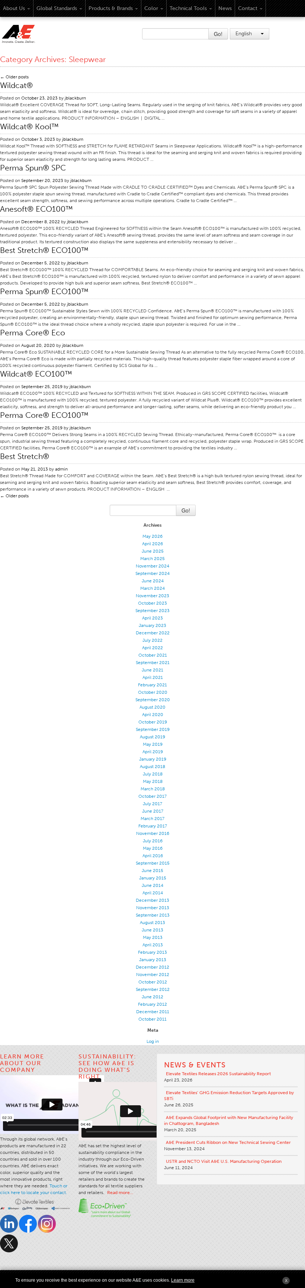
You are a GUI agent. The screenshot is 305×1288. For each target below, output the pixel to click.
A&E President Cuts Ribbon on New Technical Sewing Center (228, 1142)
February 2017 (152, 826)
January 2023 (152, 625)
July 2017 (152, 803)
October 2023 (152, 603)
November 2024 (152, 566)
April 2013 (152, 944)
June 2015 (152, 870)
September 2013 (153, 915)
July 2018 (153, 774)
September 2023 (152, 610)
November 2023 (152, 595)
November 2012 (152, 974)
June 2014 (152, 885)
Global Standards (56, 8)
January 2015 (152, 878)
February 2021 (152, 684)
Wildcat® (16, 85)
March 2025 (152, 558)
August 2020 (152, 707)
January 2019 (152, 759)
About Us (14, 8)
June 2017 (152, 811)
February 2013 (152, 952)
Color (151, 8)
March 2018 (153, 788)
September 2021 (153, 662)
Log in (153, 1041)
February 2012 (152, 1004)
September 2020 (152, 699)
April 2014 (152, 892)
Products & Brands (111, 8)
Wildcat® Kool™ (29, 126)
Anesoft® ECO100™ (36, 209)
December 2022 (153, 632)
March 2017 (152, 818)
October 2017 (152, 796)
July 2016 (153, 840)
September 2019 (153, 729)
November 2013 (152, 907)
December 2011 (152, 1011)
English (244, 33)
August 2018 (152, 766)
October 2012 (152, 982)
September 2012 (153, 989)
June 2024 (153, 580)
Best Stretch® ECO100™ (44, 250)
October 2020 (152, 692)
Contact (247, 8)
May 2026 (152, 536)
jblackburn (75, 98)
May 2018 (153, 781)
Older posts (14, 76)
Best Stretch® (24, 456)
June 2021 (152, 670)
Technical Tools (188, 8)
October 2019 (152, 722)
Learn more (183, 1280)
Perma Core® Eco (32, 332)
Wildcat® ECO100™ (36, 373)
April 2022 (152, 647)
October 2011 (152, 1019)
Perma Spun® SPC (33, 167)
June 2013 (152, 930)
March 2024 (152, 588)
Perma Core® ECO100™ (44, 415)
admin (61, 469)
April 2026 (152, 543)
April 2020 (152, 714)
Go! (218, 34)
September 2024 (152, 573)
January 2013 (152, 959)
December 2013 (152, 900)
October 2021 (152, 655)
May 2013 (153, 937)
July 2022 (152, 640)
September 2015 (153, 863)
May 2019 (153, 744)
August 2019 (152, 736)
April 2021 (152, 677)
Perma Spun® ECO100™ (44, 291)
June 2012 (152, 996)
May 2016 (153, 848)
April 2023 (152, 618)
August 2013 (152, 922)
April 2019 (152, 751)
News (225, 8)
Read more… (120, 1192)
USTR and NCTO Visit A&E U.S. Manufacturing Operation (224, 1161)
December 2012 (152, 967)
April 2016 (152, 855)
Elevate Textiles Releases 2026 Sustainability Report (218, 1073)
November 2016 (152, 833)
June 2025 (153, 551)
